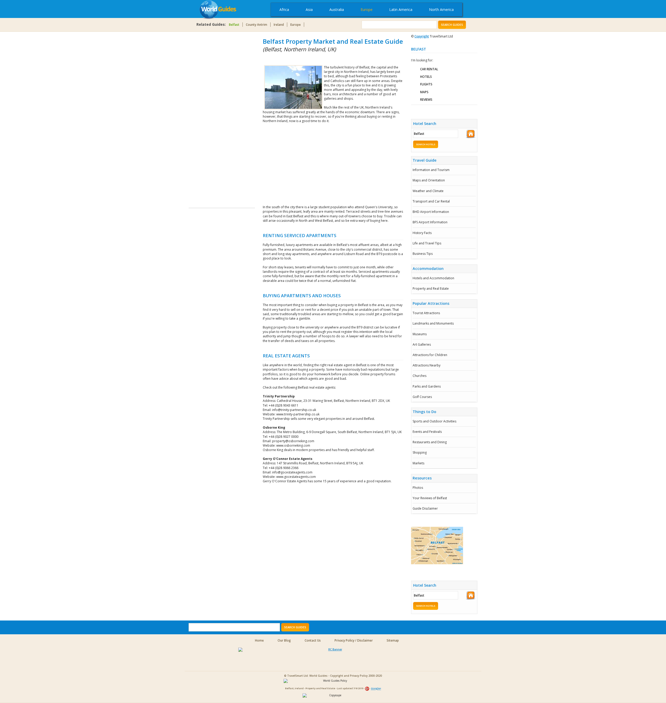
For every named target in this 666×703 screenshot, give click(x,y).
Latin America (400, 9)
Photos (418, 487)
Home (259, 640)
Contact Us (313, 640)
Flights (426, 84)
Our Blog (284, 640)
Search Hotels (425, 144)
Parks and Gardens (427, 386)
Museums (420, 334)
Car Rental (429, 69)
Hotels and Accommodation (433, 278)
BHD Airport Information (431, 212)
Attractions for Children (430, 355)
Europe (367, 9)
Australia (336, 9)
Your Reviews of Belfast (430, 498)
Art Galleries (422, 344)
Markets (418, 463)
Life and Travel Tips (427, 243)
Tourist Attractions (426, 313)
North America (441, 9)
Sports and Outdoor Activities (434, 421)
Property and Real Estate (431, 288)
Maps (424, 92)
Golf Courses (422, 397)
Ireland (279, 24)
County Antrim (256, 24)
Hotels (426, 76)
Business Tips (423, 253)
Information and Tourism (431, 170)
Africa (284, 9)
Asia (309, 9)
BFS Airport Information (430, 222)
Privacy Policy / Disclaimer (354, 640)
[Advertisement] (209, 115)
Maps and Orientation (429, 180)
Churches (419, 375)
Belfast (234, 24)
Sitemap (393, 640)
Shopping (420, 452)
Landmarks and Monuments (433, 323)
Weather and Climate (428, 191)
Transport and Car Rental (431, 201)
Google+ (376, 688)
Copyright (421, 36)
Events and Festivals (427, 431)
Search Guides (452, 25)
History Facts (422, 233)
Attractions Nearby (426, 365)
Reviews (426, 99)
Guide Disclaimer (425, 508)
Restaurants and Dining (430, 442)
